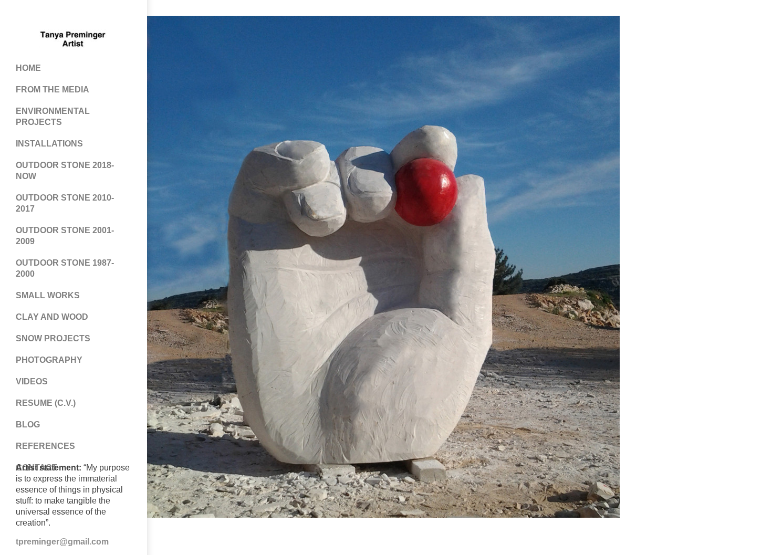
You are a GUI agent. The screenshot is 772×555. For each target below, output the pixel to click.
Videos (32, 381)
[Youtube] (84, 15)
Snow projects (53, 338)
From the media (52, 89)
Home (28, 68)
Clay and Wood (52, 316)
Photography (49, 359)
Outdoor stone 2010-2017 (65, 203)
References (45, 446)
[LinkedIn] (105, 15)
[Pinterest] (63, 15)
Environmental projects (53, 117)
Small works (48, 295)
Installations (49, 143)
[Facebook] (42, 15)
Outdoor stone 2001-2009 (65, 236)
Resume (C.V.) (46, 403)
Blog (28, 424)
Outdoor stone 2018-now (65, 171)
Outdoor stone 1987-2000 (65, 268)
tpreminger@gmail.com (62, 541)
